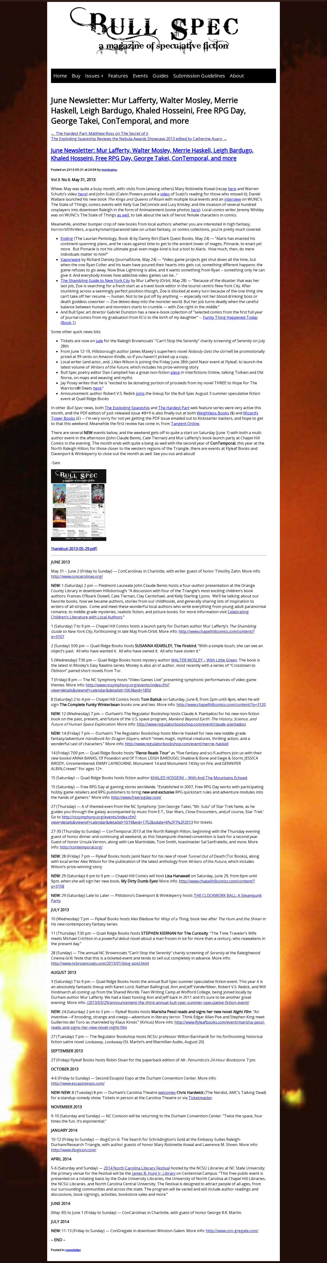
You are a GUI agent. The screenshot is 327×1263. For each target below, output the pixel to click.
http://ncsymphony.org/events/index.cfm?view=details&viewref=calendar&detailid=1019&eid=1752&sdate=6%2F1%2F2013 (122, 819)
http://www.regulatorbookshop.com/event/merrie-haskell (176, 743)
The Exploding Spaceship (127, 407)
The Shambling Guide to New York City (95, 280)
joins (140, 393)
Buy (76, 75)
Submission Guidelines (199, 75)
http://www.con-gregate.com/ (232, 1230)
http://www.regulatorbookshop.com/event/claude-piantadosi (191, 724)
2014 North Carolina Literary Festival (137, 1168)
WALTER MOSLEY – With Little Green (204, 660)
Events (140, 75)
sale (99, 340)
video (165, 194)
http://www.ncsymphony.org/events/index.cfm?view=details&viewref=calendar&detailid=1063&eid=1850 (110, 687)
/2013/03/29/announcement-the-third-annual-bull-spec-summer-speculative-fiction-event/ (168, 1002)
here (232, 188)
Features (118, 75)
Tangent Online (185, 423)
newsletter (73, 1250)
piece (175, 372)
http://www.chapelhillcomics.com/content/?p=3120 (221, 704)
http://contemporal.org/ (81, 847)
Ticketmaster (200, 1097)
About (237, 75)
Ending (67, 238)
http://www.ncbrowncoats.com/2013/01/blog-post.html (100, 963)
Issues (92, 75)
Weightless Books (213, 413)
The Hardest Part (173, 407)
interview (232, 199)
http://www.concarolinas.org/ (77, 576)
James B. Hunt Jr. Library (153, 1173)
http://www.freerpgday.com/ (136, 797)
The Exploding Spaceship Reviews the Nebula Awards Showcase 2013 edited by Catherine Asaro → (139, 138)
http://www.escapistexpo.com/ (78, 1083)
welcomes (167, 1092)
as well (123, 215)
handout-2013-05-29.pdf (74, 548)
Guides (161, 75)
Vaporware (70, 259)
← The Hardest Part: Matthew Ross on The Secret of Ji (99, 133)
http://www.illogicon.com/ (73, 1150)
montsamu (109, 169)
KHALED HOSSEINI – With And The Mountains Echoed (199, 777)
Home (60, 75)
